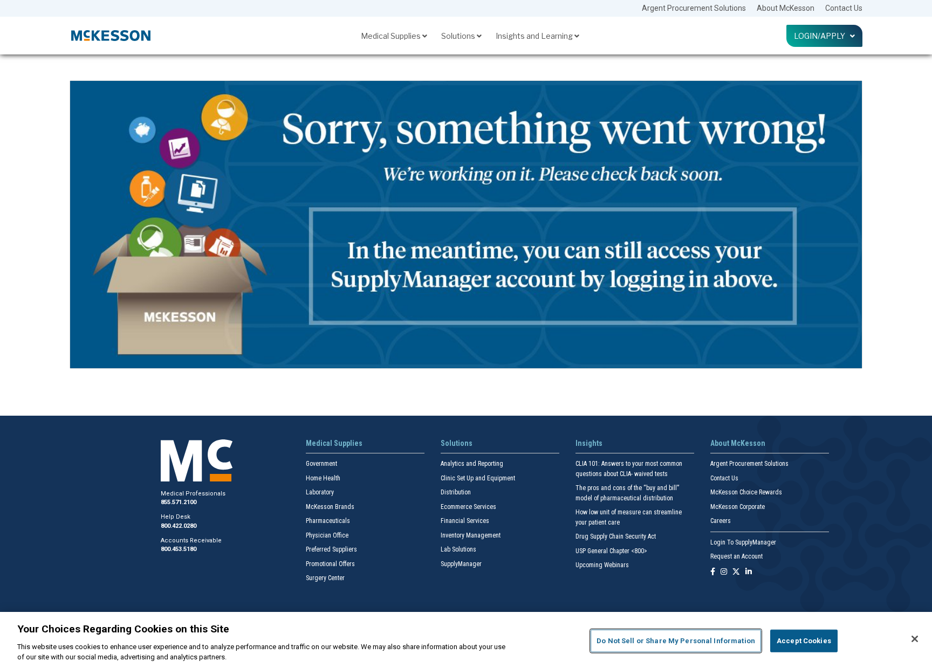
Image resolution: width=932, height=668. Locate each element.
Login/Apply (822, 35)
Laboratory (320, 492)
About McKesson (785, 8)
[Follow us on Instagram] (724, 572)
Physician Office (327, 535)
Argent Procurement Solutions (694, 8)
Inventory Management (471, 535)
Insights (588, 443)
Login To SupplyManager (743, 542)
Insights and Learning (535, 35)
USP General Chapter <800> (611, 551)
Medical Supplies (391, 35)
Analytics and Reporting (472, 463)
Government (321, 463)
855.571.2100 (178, 502)
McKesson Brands (330, 507)
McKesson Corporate (737, 507)
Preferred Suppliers (331, 549)
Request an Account (736, 556)
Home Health (323, 478)
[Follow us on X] (736, 572)
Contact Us (843, 8)
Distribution (456, 492)
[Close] (915, 639)
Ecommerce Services (468, 507)
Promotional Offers (330, 564)
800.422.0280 (178, 525)
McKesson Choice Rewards (746, 492)
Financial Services (465, 521)
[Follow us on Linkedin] (748, 572)
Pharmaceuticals (328, 521)
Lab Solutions (458, 549)
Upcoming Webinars (602, 565)
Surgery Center (325, 578)
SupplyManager (461, 564)
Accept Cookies (804, 641)
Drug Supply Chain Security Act (615, 536)
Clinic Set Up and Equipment (478, 478)
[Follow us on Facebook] (712, 572)
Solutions (459, 35)
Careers (720, 521)
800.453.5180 (178, 549)
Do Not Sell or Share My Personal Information (676, 641)
